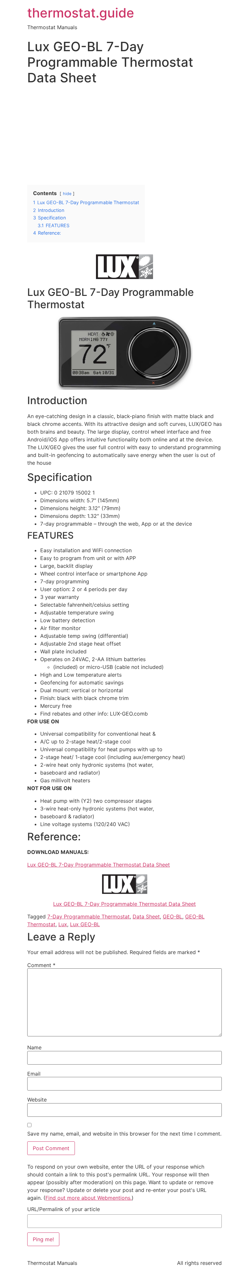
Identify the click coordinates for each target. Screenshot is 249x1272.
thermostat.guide (80, 13)
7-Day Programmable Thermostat (88, 916)
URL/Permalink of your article (63, 1209)
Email (34, 1073)
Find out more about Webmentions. (88, 1198)
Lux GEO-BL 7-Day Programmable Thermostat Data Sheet (98, 864)
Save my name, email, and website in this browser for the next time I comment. (124, 1133)
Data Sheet (146, 916)
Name (34, 1047)
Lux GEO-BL (85, 924)
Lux (62, 924)
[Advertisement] (124, 136)
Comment (41, 965)
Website (37, 1099)
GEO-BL (172, 916)
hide (67, 193)
